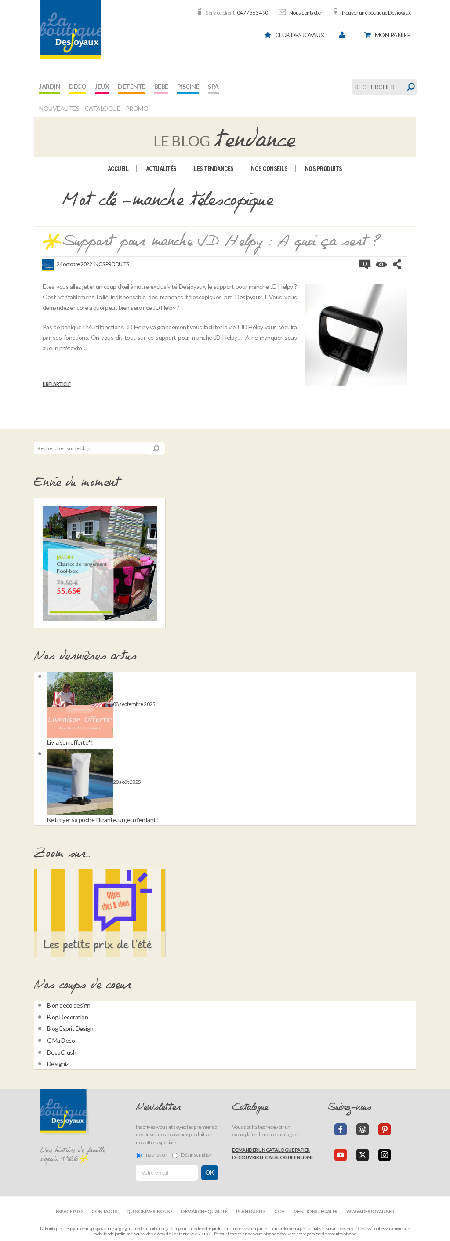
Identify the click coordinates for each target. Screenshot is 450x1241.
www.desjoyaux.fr (370, 1211)
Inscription (156, 1154)
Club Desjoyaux (299, 35)
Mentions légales (316, 1211)
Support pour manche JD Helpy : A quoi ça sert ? (222, 242)
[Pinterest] (384, 1129)
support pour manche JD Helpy (253, 286)
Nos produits (323, 168)
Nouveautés (59, 108)
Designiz (58, 1063)
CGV (279, 1211)
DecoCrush (61, 1052)
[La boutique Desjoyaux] (225, 136)
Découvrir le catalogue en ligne (273, 1157)
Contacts (104, 1211)
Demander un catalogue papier (271, 1150)
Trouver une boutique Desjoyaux (376, 12)
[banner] (70, 29)
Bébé (161, 86)
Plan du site (250, 1211)
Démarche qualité (204, 1211)
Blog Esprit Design (70, 1028)
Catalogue (102, 108)
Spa (213, 86)
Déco (77, 86)
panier (393, 35)
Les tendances (214, 168)
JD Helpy (164, 307)
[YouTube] (340, 1155)
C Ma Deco (61, 1040)
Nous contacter (306, 12)
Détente (131, 86)
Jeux (102, 86)
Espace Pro (69, 1211)
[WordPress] (362, 1129)
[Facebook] (340, 1129)
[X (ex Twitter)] (362, 1155)
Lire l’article (57, 384)
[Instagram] (384, 1155)
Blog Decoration (67, 1017)
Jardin (49, 86)
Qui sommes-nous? (149, 1211)
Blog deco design (69, 1005)
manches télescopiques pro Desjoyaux (211, 297)
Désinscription (196, 1154)
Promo (137, 108)
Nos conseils (269, 168)
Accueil (118, 168)
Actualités (161, 168)
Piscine (188, 86)
